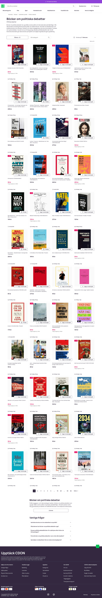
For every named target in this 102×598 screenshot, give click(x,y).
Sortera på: (79, 37)
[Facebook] (54, 594)
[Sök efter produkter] (73, 6)
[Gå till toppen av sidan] (97, 546)
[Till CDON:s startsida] (2, 6)
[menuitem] (7, 10)
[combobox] (41, 6)
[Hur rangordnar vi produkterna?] (74, 37)
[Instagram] (48, 594)
